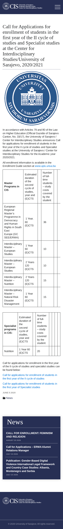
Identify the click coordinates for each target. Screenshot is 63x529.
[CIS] (22, 6)
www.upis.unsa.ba (45, 165)
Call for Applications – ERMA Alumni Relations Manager (28, 450)
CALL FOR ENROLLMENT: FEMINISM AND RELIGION (29, 436)
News (9, 397)
